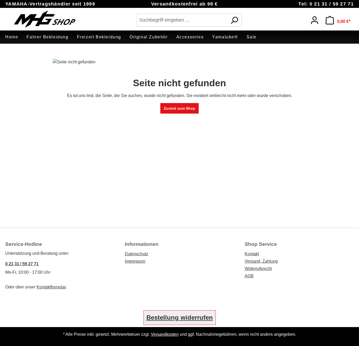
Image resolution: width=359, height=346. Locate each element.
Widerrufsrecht (258, 268)
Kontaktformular (51, 287)
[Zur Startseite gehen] (44, 19)
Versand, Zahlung (261, 261)
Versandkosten (165, 334)
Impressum (135, 261)
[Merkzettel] (300, 19)
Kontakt (252, 254)
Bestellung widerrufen (179, 317)
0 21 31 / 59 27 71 (22, 264)
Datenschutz (136, 254)
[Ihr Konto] (314, 20)
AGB (249, 276)
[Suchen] (234, 20)
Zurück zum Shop (179, 108)
